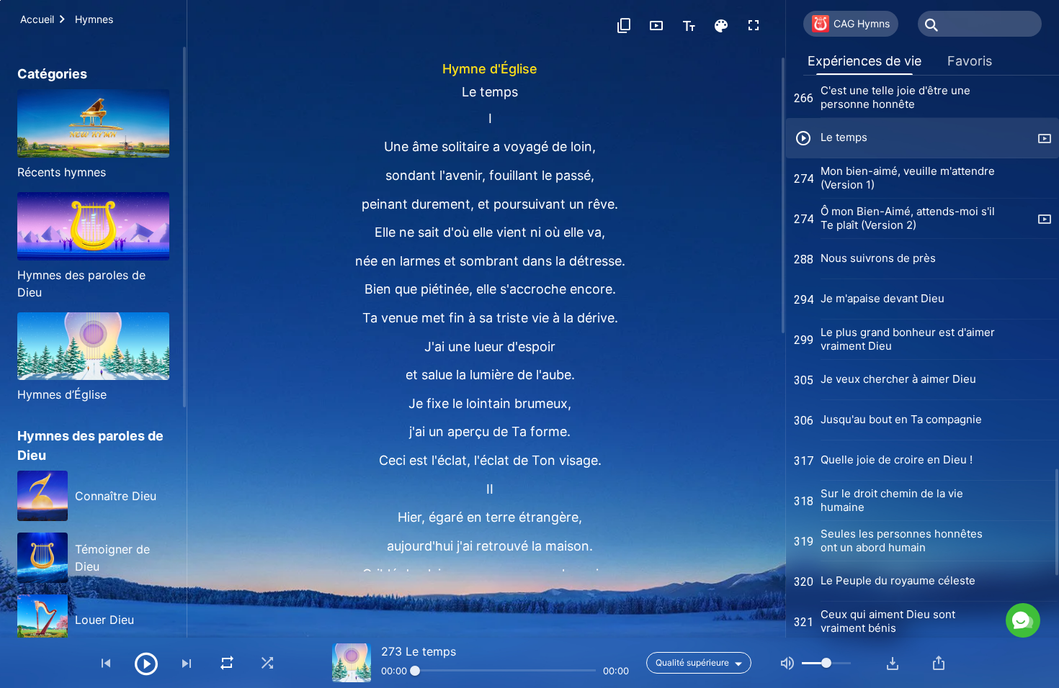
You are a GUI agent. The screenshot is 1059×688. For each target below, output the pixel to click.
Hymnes (94, 19)
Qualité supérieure (692, 662)
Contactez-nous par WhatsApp (907, 558)
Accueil (37, 19)
